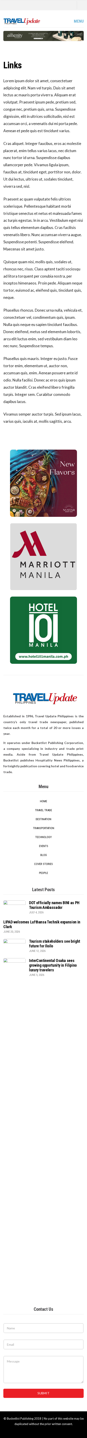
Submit (43, 1393)
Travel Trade (43, 810)
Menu (78, 21)
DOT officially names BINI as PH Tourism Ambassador (54, 905)
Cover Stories (43, 864)
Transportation (43, 828)
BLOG (43, 855)
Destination (43, 819)
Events (43, 846)
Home (43, 801)
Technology (43, 837)
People (43, 873)
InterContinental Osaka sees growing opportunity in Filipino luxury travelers (53, 965)
